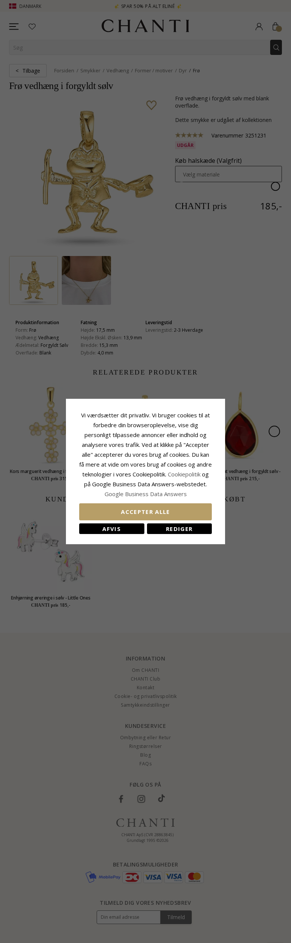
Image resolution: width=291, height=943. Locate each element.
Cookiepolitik (184, 474)
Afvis (111, 528)
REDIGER (179, 528)
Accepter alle (145, 511)
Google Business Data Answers (146, 494)
